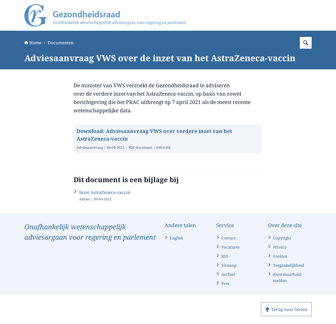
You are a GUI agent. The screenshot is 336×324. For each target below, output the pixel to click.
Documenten (61, 42)
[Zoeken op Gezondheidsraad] (306, 43)
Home (35, 42)
